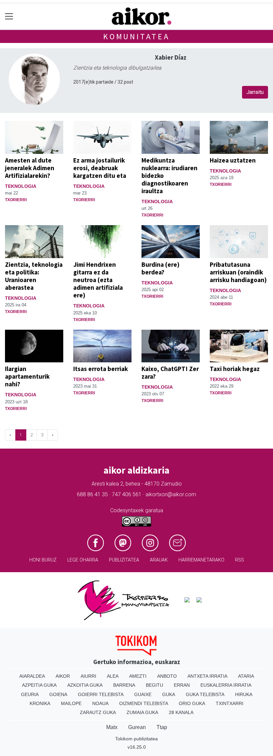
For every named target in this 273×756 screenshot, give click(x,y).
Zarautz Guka (98, 712)
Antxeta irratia (207, 676)
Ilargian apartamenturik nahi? (27, 376)
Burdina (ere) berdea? (160, 268)
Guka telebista (205, 694)
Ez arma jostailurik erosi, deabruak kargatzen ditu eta (99, 168)
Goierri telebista (101, 694)
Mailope (71, 703)
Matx (112, 727)
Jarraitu (255, 92)
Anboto (167, 676)
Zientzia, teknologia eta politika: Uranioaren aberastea (34, 275)
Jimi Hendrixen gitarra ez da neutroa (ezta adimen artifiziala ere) (98, 279)
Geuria (30, 694)
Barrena (124, 685)
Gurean (137, 727)
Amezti (137, 676)
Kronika (40, 703)
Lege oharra (82, 560)
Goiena (58, 694)
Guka (168, 694)
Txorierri (16, 199)
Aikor (63, 676)
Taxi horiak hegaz (235, 369)
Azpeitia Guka (39, 685)
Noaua (100, 703)
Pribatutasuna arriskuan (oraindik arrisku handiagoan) (238, 272)
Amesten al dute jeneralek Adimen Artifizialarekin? (29, 168)
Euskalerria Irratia (225, 685)
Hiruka (243, 694)
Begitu (154, 685)
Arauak (159, 560)
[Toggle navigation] (9, 16)
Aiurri (88, 676)
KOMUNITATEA (136, 36)
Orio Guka (192, 703)
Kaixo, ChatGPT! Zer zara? (170, 372)
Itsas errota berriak (100, 369)
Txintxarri (229, 703)
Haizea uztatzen (233, 160)
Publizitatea (124, 560)
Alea (113, 676)
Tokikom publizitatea (136, 738)
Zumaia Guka (142, 712)
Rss (239, 560)
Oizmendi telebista (143, 703)
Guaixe (142, 694)
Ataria (246, 676)
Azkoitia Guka (85, 685)
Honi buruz (43, 560)
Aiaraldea (32, 676)
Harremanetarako (201, 560)
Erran (182, 685)
